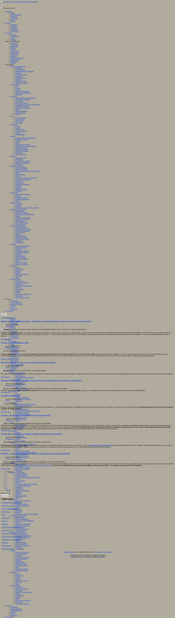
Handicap (18, 560)
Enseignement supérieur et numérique (27, 411)
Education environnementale (24, 521)
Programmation (20, 441)
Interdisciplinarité (20, 388)
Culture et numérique (22, 397)
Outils (12, 344)
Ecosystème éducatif (22, 557)
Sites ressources (20, 419)
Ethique (17, 594)
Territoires (13, 572)
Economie (18, 555)
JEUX (3, 515)
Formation (13, 402)
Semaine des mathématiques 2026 (15, 343)
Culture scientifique (21, 534)
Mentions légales (69, 552)
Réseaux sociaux (20, 461)
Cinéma (17, 394)
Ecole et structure (20, 554)
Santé (17, 567)
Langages (13, 431)
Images (17, 482)
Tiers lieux (18, 582)
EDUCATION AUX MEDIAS (10, 509)
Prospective (14, 499)
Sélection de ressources (18, 516)
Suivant (8, 490)
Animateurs (14, 349)
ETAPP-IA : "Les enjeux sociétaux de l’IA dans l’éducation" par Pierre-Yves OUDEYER (35, 454)
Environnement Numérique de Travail (27, 477)
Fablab (17, 479)
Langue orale (19, 436)
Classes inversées (21, 476)
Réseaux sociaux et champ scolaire (26, 514)
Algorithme (18, 511)
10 (6, 488)
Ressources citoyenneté (23, 524)
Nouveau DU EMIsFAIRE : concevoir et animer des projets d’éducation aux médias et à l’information (41, 380)
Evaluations (19, 383)
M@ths (19, 354)
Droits (17, 449)
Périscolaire (14, 607)
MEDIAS (4, 521)
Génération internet (21, 559)
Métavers (18, 541)
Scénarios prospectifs (22, 506)
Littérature (18, 401)
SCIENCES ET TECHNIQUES (11, 540)
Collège (13, 612)
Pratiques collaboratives (23, 486)
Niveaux (8, 605)
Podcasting (18, 487)
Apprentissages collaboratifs (24, 378)
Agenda (13, 328)
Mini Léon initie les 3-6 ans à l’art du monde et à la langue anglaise (28, 362)
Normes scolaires (21, 564)
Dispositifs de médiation (23, 399)
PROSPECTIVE (7, 530)
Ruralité (17, 579)
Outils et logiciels (20, 542)
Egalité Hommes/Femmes (23, 592)
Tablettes (18, 492)
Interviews (13, 323)
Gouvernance (19, 595)
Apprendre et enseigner (18, 373)
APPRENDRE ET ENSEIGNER (12, 502)
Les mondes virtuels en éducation (26, 484)
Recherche (14, 336)
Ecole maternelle (15, 609)
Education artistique (21, 519)
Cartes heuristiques (21, 474)
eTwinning (18, 497)
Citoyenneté (19, 587)
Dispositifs (9, 326)
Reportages (9, 439)
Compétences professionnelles (25, 404)
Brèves (12, 326)
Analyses (13, 341)
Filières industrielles (16, 364)
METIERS (5, 524)
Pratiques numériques (17, 472)
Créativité (18, 379)
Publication (18, 459)
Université (13, 615)
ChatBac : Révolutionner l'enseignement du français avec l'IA (26, 415)
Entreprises (14, 361)
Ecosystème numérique (22, 501)
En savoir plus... (6, 339)
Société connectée (21, 569)
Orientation (18, 471)
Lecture (17, 439)
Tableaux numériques (22, 491)
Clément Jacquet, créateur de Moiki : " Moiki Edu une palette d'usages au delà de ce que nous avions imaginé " (46, 321)
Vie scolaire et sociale (22, 604)
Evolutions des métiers (22, 467)
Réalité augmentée (21, 544)
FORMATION (6, 512)
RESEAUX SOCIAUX (8, 533)
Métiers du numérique (22, 469)
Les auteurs (9, 617)
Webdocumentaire (21, 496)
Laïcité (17, 599)
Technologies (14, 338)
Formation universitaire (22, 414)
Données (18, 512)
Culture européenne (21, 589)
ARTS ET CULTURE (8, 506)
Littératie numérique (21, 457)
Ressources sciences (22, 526)
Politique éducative (21, 504)
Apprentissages (20, 376)
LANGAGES (6, 518)
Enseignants (14, 359)
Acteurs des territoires (22, 552)
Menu (4, 314)
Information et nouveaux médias (25, 452)
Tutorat (17, 421)
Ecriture (17, 432)
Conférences (10, 459)
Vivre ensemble (15, 585)
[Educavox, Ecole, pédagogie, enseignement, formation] (19, 2)
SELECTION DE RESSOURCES (12, 536)
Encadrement (14, 358)
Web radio (18, 494)
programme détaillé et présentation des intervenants (35, 465)
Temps (17, 507)
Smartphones (19, 489)
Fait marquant (10, 348)
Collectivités (14, 353)
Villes (17, 584)
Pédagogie (9, 420)
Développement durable (23, 536)
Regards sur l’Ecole (21, 565)
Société (12, 550)
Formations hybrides (21, 412)
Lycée (12, 614)
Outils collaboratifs (21, 417)
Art (16, 393)
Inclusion (18, 597)
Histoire (17, 522)
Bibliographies (20, 517)
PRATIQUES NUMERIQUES (11, 527)
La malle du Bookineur (10, 396)
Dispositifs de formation (22, 406)
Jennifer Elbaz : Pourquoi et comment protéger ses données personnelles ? (31, 434)
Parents (12, 369)
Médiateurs (14, 368)
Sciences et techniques (17, 532)
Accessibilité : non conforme (103, 552)
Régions (18, 577)
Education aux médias (22, 451)
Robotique (18, 547)
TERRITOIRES (6, 546)
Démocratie (19, 590)
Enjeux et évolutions (21, 409)
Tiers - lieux (19, 602)
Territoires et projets (21, 570)
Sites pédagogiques (21, 529)
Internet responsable (22, 456)
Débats (12, 319)
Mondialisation (20, 562)
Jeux (12, 422)
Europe (17, 574)
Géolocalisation (20, 481)
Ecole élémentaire (16, 610)
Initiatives (18, 386)
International (19, 575)
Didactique (14, 331)
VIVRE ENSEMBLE (8, 549)
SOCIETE (5, 543)
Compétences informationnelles (25, 444)
